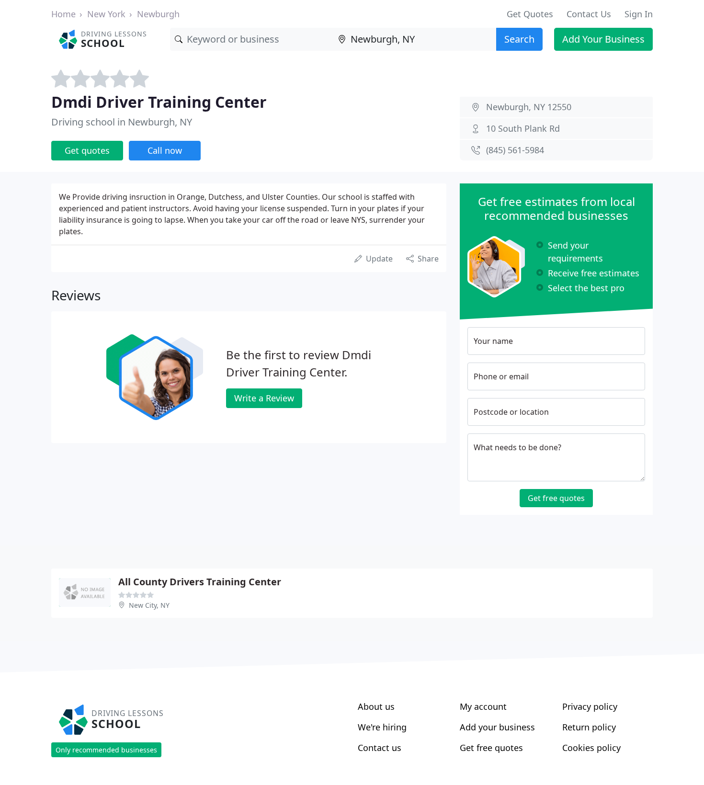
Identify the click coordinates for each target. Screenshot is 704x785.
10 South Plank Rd (523, 128)
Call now (165, 150)
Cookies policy (591, 747)
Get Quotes (530, 14)
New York (106, 14)
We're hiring (382, 727)
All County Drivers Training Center (199, 581)
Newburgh (158, 14)
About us (376, 706)
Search (519, 39)
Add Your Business (603, 39)
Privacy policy (589, 706)
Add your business (497, 727)
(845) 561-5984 (515, 150)
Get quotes (87, 150)
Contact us (379, 747)
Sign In (639, 14)
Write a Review (264, 398)
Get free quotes (556, 498)
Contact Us (589, 14)
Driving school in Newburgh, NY (121, 121)
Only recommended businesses (106, 749)
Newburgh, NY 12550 (528, 107)
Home (63, 14)
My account (483, 706)
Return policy (589, 727)
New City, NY (149, 605)
